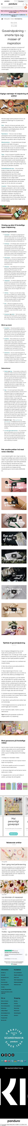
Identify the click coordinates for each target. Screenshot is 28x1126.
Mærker (6, 371)
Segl (5, 390)
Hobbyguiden (7, 18)
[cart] (25, 4)
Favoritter (3, 979)
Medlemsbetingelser (18, 982)
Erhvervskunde (4, 982)
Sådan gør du (13, 833)
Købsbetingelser (17, 1013)
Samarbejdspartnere (5, 1013)
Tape (2, 154)
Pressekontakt (4, 1017)
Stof (5, 303)
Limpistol (3, 186)
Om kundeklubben (18, 972)
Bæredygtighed (4, 1003)
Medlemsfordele (17, 984)
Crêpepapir (7, 280)
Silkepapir (6, 266)
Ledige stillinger (4, 1010)
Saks (2, 125)
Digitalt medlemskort (18, 975)
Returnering (16, 1008)
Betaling (16, 1001)
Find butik (3, 975)
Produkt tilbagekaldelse (6, 989)
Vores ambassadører (5, 1005)
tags (11, 371)
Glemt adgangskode (18, 979)
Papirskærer (4, 134)
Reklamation (16, 1010)
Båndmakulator (5, 142)
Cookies (3, 987)
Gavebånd (6, 328)
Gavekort (16, 1015)
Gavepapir (6, 234)
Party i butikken (4, 1015)
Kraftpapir (6, 243)
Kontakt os (3, 972)
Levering (16, 1003)
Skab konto (16, 977)
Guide (12, 18)
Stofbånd (6, 338)
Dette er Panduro (4, 1001)
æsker (12, 314)
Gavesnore (7, 352)
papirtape (17, 420)
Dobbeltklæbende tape (7, 168)
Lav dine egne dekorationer (11, 430)
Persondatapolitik (5, 984)
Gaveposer (7, 314)
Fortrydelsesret (17, 1005)
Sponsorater (3, 1020)
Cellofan (6, 292)
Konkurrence (3, 1008)
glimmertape (7, 421)
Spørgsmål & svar (5, 977)
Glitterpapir (7, 257)
